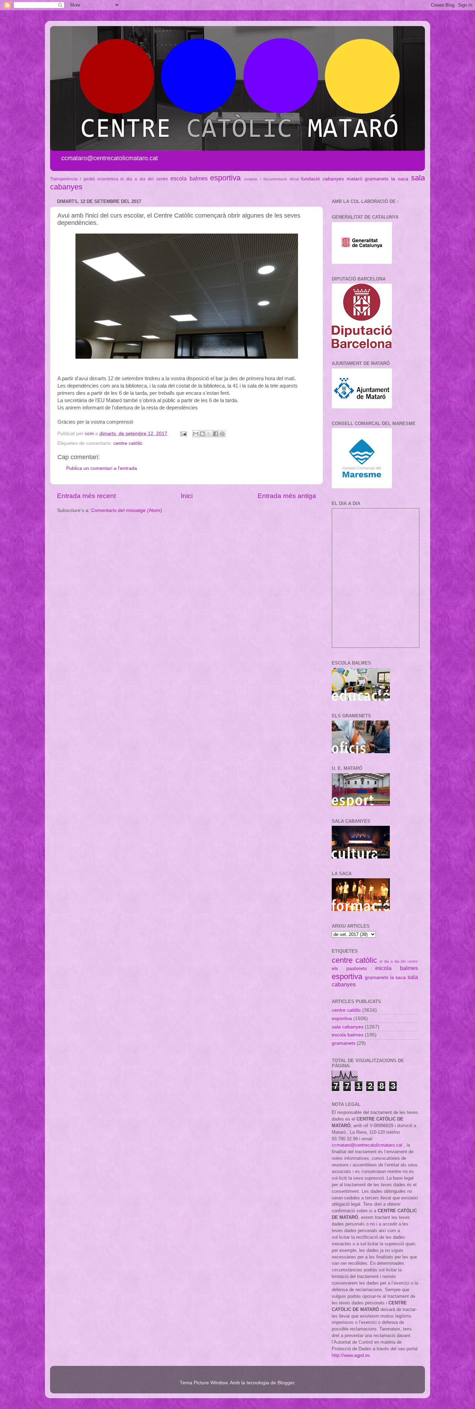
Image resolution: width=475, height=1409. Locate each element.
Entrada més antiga (287, 495)
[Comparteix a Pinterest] (222, 433)
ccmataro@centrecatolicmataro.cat (367, 1145)
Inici (187, 495)
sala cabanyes (347, 1026)
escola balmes (189, 178)
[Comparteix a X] (209, 433)
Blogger (285, 1382)
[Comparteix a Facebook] (215, 433)
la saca (399, 178)
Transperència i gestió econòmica (84, 179)
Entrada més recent (86, 495)
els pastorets (349, 968)
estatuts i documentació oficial (271, 179)
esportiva (225, 177)
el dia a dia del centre (144, 179)
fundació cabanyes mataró (331, 178)
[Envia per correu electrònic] (195, 433)
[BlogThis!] (202, 433)
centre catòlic (128, 443)
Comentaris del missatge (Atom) (126, 510)
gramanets (376, 178)
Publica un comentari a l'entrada (101, 468)
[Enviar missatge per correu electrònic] (183, 433)
